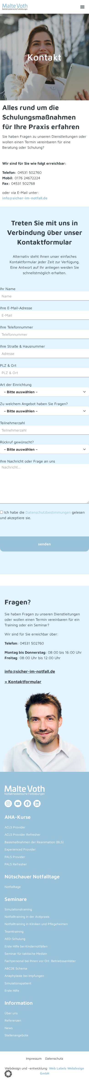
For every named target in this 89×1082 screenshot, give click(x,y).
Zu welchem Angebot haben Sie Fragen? (34, 404)
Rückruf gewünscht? (17, 442)
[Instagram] (8, 803)
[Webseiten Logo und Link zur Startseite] (44, 790)
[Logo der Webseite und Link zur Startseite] (14, 6)
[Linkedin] (37, 803)
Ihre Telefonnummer (16, 327)
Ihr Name (8, 289)
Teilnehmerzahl (12, 423)
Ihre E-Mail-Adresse (16, 308)
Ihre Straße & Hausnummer (22, 346)
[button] (82, 6)
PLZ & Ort (8, 365)
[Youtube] (17, 803)
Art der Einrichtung (15, 384)
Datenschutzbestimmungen (48, 512)
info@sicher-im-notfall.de (24, 198)
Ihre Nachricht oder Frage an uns (27, 461)
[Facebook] (27, 803)
